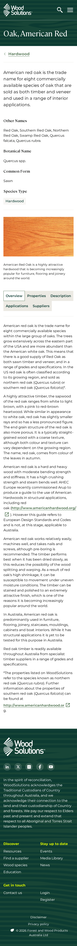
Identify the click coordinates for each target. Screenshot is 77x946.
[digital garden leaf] (12, 930)
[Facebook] (40, 767)
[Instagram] (29, 767)
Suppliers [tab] (41, 306)
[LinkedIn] (7, 767)
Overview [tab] (14, 296)
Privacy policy (38, 924)
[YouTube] (51, 767)
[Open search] (59, 9)
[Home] (17, 10)
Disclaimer (38, 917)
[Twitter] (18, 767)
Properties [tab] (36, 296)
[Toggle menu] (70, 9)
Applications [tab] (17, 306)
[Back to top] (69, 936)
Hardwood (19, 54)
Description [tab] (60, 296)
